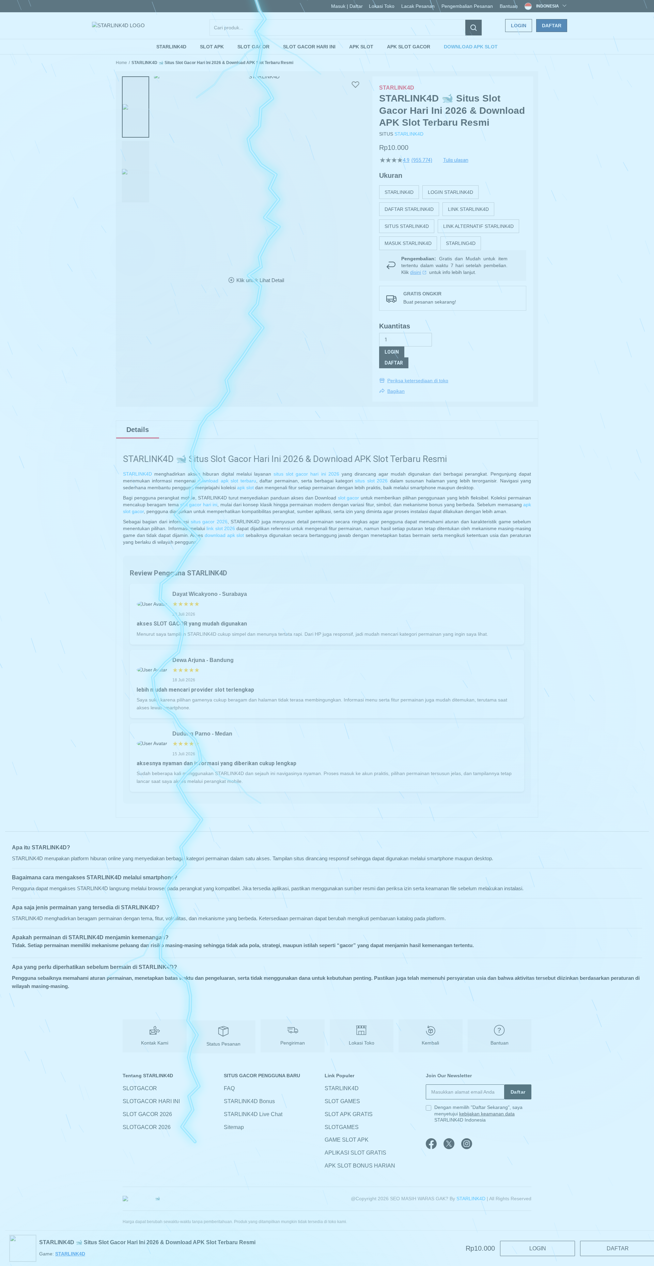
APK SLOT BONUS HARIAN (360, 1166)
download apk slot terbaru (227, 480)
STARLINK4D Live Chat (253, 1114)
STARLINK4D (408, 134)
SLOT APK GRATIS (349, 1114)
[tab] (137, 429)
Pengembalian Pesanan (467, 6)
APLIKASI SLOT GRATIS (355, 1153)
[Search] (473, 27)
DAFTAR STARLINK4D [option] (409, 209)
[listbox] (452, 217)
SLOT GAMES (342, 1101)
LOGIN (392, 352)
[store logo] (118, 25)
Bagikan (396, 391)
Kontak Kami (154, 1043)
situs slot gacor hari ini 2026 (306, 474)
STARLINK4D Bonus (249, 1101)
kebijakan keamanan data (487, 1113)
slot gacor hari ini (198, 504)
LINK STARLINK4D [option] (468, 209)
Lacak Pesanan (418, 6)
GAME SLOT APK (347, 1140)
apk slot (245, 487)
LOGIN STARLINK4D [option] (450, 192)
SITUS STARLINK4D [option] (407, 226)
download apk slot (224, 535)
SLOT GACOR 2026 (147, 1114)
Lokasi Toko (381, 6)
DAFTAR (394, 363)
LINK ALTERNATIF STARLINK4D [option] (478, 226)
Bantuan (509, 6)
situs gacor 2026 (209, 521)
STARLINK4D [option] (399, 192)
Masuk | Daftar (347, 6)
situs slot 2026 (371, 480)
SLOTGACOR (140, 1088)
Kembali (430, 1043)
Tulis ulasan (455, 160)
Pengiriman (292, 1043)
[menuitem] (171, 46)
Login (518, 25)
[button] (135, 107)
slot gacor (348, 497)
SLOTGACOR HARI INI (151, 1101)
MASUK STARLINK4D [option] (408, 243)
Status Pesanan (223, 1044)
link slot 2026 (220, 528)
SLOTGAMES (342, 1127)
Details (137, 429)
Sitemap (234, 1127)
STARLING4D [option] (461, 243)
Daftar (551, 25)
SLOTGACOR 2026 (147, 1127)
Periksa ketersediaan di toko (417, 380)
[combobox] (345, 27)
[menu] (327, 46)
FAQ (229, 1088)
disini (415, 272)
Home (121, 62)
